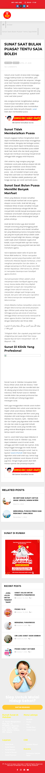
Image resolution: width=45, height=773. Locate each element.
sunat (35, 109)
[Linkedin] (24, 6)
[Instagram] (21, 6)
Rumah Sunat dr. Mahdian (10, 716)
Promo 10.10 (20, 609)
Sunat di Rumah (16, 453)
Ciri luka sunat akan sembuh (28, 636)
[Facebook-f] (17, 770)
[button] (40, 15)
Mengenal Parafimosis (25, 622)
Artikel (8, 63)
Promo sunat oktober (25, 649)
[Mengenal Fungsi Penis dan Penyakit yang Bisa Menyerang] (7, 514)
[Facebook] (17, 6)
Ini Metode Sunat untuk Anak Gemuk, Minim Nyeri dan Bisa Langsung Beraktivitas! (25, 501)
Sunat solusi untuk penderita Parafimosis (25, 594)
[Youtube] (27, 6)
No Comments (10, 67)
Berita (16, 63)
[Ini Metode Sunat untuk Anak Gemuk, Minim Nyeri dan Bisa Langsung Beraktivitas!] (7, 501)
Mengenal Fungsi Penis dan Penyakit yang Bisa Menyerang (27, 513)
